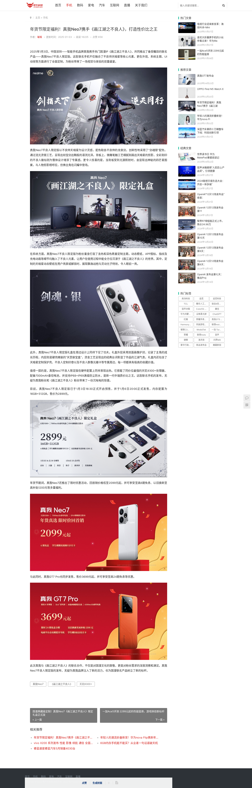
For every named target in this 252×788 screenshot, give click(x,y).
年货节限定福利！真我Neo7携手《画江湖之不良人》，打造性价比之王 (64, 737)
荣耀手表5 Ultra (202, 319)
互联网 (114, 5)
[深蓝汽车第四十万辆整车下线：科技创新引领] (186, 129)
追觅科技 (217, 298)
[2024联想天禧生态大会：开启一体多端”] (186, 181)
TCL (186, 303)
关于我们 (141, 5)
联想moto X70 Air (218, 324)
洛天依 (201, 340)
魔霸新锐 (217, 345)
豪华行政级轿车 (187, 345)
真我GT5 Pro (218, 319)
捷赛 (186, 340)
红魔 (186, 319)
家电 (91, 5)
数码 (80, 5)
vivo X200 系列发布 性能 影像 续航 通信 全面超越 (64, 743)
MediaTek (201, 329)
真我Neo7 (38, 683)
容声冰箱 (186, 309)
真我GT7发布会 (205, 75)
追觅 (201, 298)
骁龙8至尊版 (217, 303)
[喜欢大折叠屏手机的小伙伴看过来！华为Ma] (186, 37)
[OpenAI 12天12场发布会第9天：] (186, 248)
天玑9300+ (86, 683)
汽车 (102, 5)
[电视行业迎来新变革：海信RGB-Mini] (186, 24)
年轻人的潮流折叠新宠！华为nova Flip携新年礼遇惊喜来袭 (130, 737)
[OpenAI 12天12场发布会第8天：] (186, 261)
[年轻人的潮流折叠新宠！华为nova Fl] (186, 116)
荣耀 (186, 334)
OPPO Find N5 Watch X (210, 89)
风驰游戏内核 (202, 324)
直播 (127, 5)
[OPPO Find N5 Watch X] (186, 89)
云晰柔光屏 (201, 314)
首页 (58, 5)
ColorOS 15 (201, 309)
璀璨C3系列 (186, 329)
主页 (37, 17)
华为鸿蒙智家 (187, 314)
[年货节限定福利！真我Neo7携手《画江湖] (186, 102)
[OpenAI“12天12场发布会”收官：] (186, 194)
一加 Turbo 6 (218, 329)
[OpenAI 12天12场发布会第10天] (186, 234)
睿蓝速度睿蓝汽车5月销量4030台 (54, 748)
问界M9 (217, 340)
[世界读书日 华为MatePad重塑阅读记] (186, 154)
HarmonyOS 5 (187, 324)
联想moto (201, 334)
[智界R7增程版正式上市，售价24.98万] (186, 221)
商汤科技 (186, 298)
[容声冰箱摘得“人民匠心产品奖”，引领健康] (186, 167)
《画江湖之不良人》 (61, 683)
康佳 (217, 309)
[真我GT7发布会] (186, 76)
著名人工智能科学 (202, 303)
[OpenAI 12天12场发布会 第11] (186, 208)
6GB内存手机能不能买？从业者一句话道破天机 (129, 743)
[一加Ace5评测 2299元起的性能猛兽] (186, 51)
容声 (217, 334)
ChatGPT (217, 314)
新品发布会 (201, 345)
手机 (69, 5)
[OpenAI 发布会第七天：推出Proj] (186, 274)
